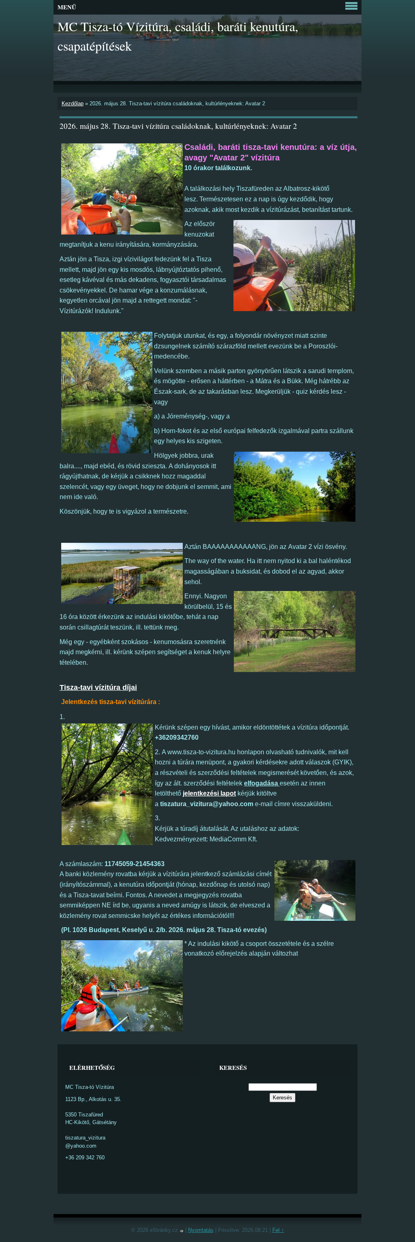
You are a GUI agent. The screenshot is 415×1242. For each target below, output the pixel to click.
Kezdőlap (72, 103)
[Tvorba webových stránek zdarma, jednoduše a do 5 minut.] (182, 1231)
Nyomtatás (201, 1230)
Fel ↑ (278, 1230)
